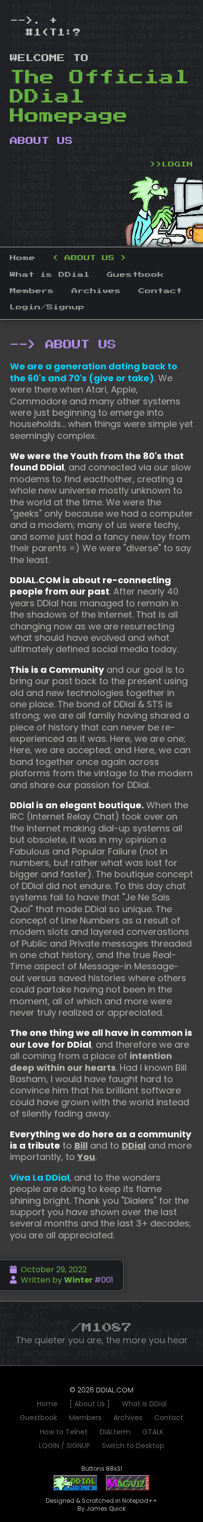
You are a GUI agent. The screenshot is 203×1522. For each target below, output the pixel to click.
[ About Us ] (89, 1404)
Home (22, 258)
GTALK (153, 1432)
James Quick (106, 1508)
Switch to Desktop (133, 1446)
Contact (160, 291)
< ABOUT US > (90, 258)
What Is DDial (144, 1404)
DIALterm (115, 1432)
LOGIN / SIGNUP (64, 1446)
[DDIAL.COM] (75, 1488)
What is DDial (50, 275)
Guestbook (135, 275)
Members (32, 291)
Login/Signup (47, 307)
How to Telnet (64, 1432)
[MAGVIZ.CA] (127, 1488)
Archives (96, 291)
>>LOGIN (171, 164)
